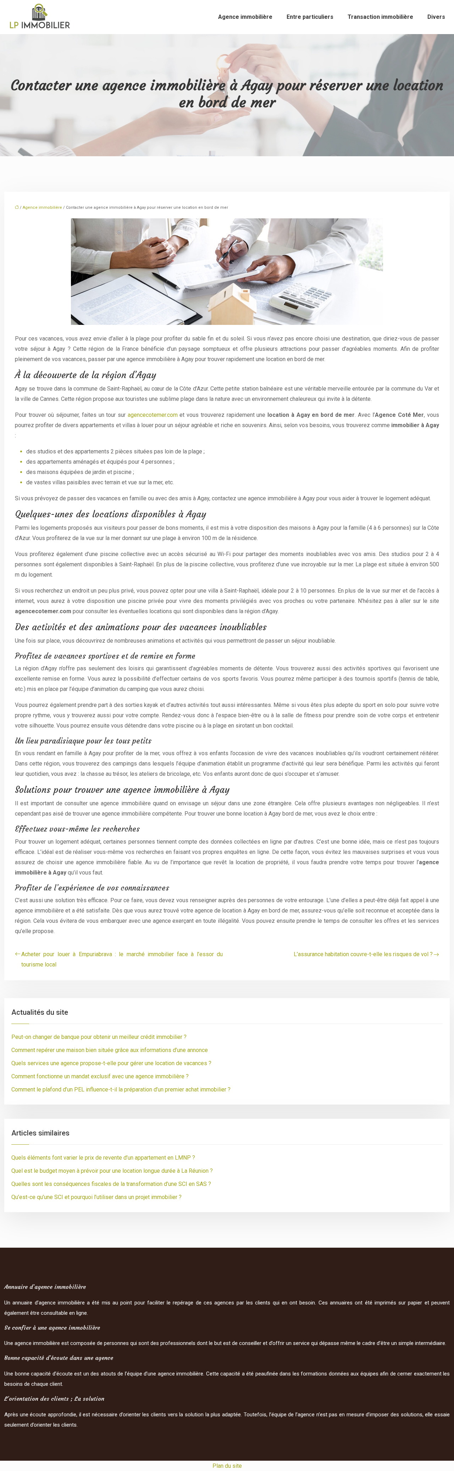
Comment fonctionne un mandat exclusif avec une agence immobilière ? (100, 1076)
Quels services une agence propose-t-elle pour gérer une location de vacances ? (111, 1063)
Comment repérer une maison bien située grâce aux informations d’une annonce (109, 1050)
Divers (436, 16)
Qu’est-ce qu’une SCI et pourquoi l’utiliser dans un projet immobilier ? (96, 1197)
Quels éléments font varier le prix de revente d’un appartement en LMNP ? (103, 1157)
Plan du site (227, 1465)
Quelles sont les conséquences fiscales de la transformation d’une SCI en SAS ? (111, 1184)
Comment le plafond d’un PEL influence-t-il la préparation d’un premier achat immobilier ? (121, 1089)
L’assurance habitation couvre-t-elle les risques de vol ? (363, 954)
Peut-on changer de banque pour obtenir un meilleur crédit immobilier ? (99, 1037)
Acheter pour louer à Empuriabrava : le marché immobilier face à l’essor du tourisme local (122, 959)
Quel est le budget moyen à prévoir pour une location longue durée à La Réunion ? (112, 1170)
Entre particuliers (310, 16)
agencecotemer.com (153, 415)
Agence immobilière (245, 16)
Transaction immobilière (380, 16)
